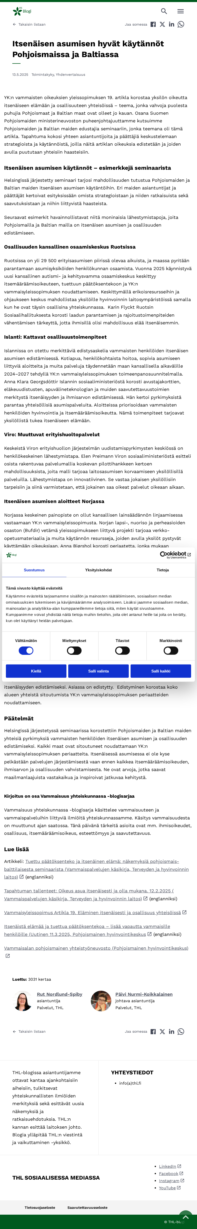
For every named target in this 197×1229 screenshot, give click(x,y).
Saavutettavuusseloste (87, 1207)
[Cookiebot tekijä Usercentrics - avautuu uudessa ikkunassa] (168, 555)
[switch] (74, 650)
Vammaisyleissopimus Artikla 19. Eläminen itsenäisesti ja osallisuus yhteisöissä (92, 912)
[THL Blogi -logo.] (26, 11)
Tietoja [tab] (163, 570)
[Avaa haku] (164, 11)
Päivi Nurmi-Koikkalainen (144, 994)
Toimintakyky (43, 74)
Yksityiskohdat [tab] (98, 570)
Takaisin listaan (32, 24)
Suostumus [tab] (34, 570)
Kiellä (36, 671)
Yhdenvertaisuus (70, 74)
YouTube (167, 1187)
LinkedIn (167, 1166)
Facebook (168, 1173)
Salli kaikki (160, 671)
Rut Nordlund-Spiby (59, 994)
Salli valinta (98, 671)
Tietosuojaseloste (40, 1207)
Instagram (169, 1180)
